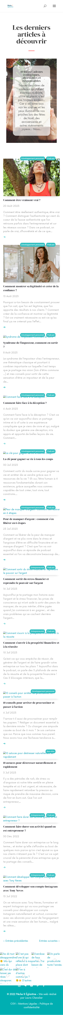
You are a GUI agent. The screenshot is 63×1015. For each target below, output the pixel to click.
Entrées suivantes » (49, 941)
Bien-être (50, 751)
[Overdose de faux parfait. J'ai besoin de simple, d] (39, 960)
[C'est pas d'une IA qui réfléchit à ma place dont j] (23, 960)
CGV (13, 1003)
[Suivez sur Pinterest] (37, 985)
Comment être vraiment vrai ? (21, 200)
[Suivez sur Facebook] (43, 985)
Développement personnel (32, 158)
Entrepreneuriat (37, 567)
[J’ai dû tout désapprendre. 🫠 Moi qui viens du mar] (8, 960)
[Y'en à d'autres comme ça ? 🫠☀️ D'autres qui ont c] (23, 976)
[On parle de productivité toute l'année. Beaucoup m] (55, 960)
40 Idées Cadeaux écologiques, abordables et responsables (31, 76)
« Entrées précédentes (15, 941)
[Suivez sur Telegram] (25, 985)
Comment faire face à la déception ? (25, 403)
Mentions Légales (27, 1003)
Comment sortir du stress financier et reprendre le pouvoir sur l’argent (26, 581)
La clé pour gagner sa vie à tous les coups (28, 459)
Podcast (50, 158)
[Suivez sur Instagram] (19, 985)
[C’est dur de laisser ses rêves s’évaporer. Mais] (8, 976)
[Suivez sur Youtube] (31, 985)
